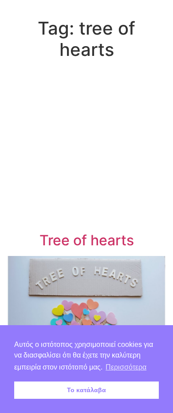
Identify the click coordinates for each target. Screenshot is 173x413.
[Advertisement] (86, 147)
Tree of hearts (86, 240)
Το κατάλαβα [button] (86, 389)
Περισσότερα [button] (126, 367)
